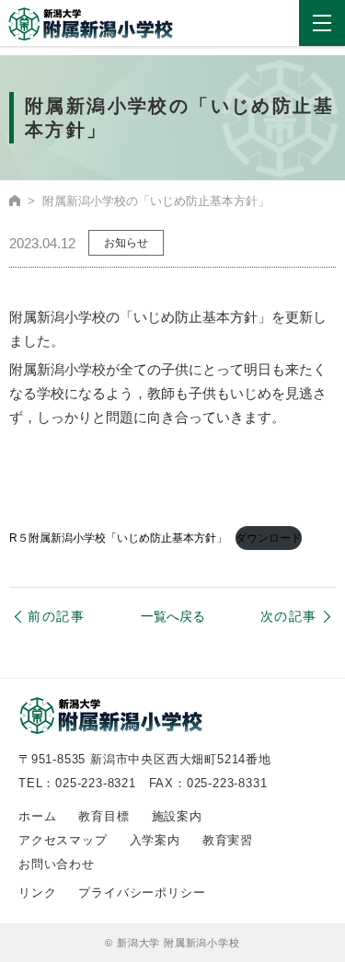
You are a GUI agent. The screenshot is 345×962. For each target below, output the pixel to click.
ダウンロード (269, 538)
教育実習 (227, 840)
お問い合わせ (56, 864)
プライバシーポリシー (141, 892)
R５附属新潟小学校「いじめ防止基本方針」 (118, 538)
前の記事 (56, 616)
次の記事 (288, 616)
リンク (37, 892)
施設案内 (177, 816)
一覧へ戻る (173, 617)
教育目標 (103, 816)
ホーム (37, 816)
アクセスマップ (63, 840)
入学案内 (155, 840)
